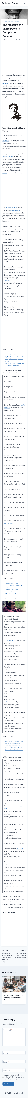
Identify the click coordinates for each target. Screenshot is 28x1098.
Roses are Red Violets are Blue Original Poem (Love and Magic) (7, 956)
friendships (8, 280)
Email (6, 1062)
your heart (19, 849)
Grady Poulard (7, 242)
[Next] (23, 991)
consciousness (15, 210)
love (11, 886)
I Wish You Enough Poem (12, 365)
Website (6, 1071)
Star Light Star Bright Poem (13, 743)
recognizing (6, 141)
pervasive (5, 83)
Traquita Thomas (15, 373)
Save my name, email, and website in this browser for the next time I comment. (14, 1077)
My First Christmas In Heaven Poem (15, 357)
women (4, 173)
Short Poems (6, 21)
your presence (8, 523)
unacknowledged (11, 207)
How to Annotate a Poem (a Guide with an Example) (20, 954)
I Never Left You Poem (11, 592)
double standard (7, 157)
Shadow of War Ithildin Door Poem (14, 748)
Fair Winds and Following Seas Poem (15, 355)
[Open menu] (24, 3)
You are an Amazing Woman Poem (14, 363)
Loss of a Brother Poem (11, 583)
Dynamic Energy (8, 39)
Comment (7, 1030)
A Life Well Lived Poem (11, 594)
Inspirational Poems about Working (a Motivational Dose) (13, 997)
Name (6, 1053)
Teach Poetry (15, 21)
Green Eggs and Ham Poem (12, 745)
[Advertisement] (14, 57)
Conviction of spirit (10, 640)
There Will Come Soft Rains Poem (14, 741)
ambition (7, 702)
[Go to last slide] (4, 991)
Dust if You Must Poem (11, 589)
